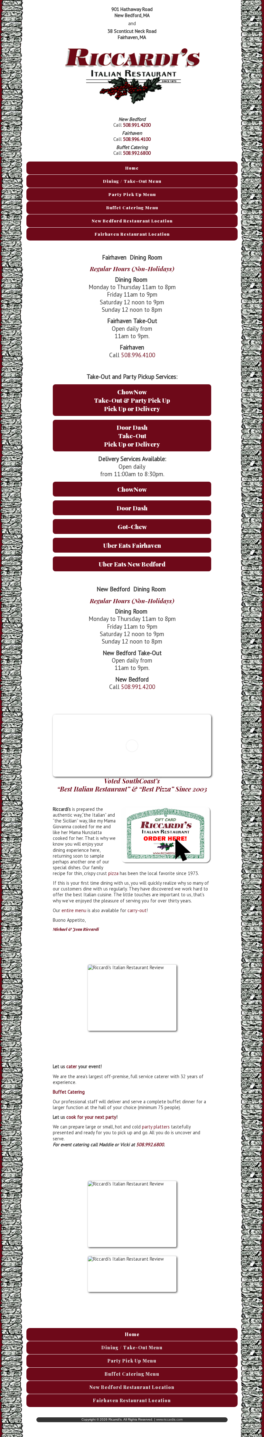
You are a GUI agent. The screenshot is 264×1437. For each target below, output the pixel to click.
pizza (113, 873)
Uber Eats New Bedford (132, 564)
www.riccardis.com (169, 1419)
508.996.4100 (137, 139)
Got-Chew (132, 526)
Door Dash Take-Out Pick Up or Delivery (132, 435)
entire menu (73, 910)
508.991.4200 (137, 125)
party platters (156, 1127)
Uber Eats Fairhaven (132, 545)
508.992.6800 (137, 153)
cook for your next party (91, 1117)
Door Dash (132, 508)
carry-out (136, 910)
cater (71, 1066)
